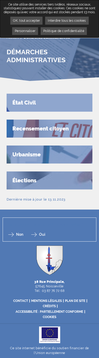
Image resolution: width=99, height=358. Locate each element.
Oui (42, 234)
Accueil (13, 37)
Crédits (49, 306)
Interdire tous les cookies (67, 20)
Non (19, 234)
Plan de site (75, 301)
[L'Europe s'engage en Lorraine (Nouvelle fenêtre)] (49, 335)
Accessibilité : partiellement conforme (49, 312)
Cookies (49, 317)
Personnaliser (25, 31)
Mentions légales (46, 301)
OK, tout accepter (26, 20)
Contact (20, 301)
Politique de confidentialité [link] (63, 31)
